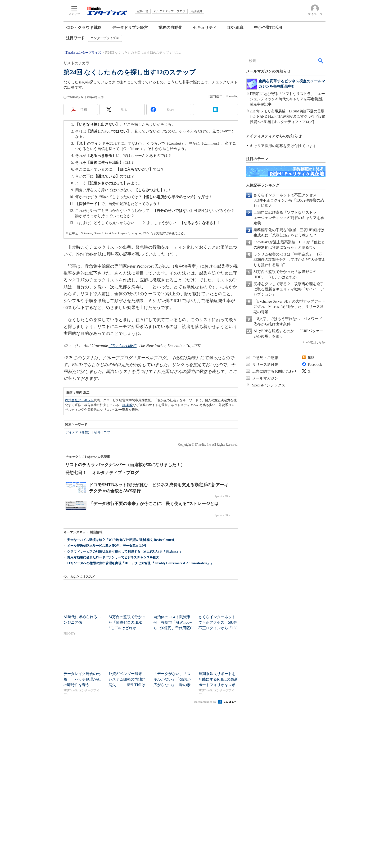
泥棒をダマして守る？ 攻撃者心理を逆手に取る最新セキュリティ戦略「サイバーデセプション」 (289, 289)
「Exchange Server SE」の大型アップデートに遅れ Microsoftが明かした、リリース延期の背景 (289, 306)
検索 (321, 60)
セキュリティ (205, 27)
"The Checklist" (123, 345)
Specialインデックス (268, 385)
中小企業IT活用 (268, 27)
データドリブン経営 (130, 27)
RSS (311, 358)
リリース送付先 (265, 365)
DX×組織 (235, 27)
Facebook (315, 365)
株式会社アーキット (79, 400)
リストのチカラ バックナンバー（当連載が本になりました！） (125, 464)
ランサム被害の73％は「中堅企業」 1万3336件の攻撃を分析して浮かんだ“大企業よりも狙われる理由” (289, 259)
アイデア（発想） (78, 432)
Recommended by (205, 701)
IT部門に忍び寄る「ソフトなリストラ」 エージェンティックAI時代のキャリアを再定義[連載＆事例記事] (287, 99)
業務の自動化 (170, 27)
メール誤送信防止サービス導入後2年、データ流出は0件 (107, 546)
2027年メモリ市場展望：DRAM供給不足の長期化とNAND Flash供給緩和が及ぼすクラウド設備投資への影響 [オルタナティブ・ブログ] (287, 116)
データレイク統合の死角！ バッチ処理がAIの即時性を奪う (82, 679)
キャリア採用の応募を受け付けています (283, 146)
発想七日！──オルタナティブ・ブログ (102, 472)
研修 (97, 432)
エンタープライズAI (105, 38)
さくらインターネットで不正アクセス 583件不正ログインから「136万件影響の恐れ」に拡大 (289, 200)
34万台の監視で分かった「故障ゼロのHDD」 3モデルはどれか (129, 622)
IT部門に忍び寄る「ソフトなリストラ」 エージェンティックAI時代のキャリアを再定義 (289, 218)
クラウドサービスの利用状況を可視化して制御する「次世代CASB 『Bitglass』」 (125, 551)
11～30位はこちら (313, 342)
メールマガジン (265, 378)
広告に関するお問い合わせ (274, 371)
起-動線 (127, 405)
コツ (107, 432)
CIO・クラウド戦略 (84, 27)
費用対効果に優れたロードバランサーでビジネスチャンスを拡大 (113, 557)
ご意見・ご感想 (265, 358)
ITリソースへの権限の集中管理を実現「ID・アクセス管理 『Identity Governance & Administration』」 (140, 563)
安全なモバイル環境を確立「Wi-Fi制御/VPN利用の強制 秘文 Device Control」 (122, 540)
